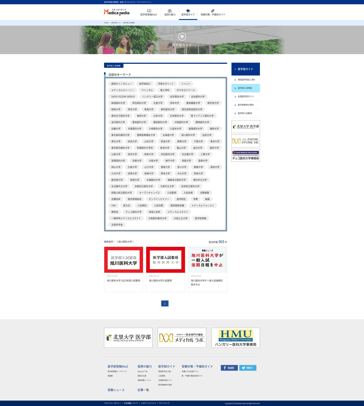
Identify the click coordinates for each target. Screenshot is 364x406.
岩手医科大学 (177, 96)
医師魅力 (170, 14)
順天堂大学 (213, 103)
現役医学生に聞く (165, 371)
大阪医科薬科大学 (157, 218)
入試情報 (161, 376)
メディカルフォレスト (203, 205)
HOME (106, 22)
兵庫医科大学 (134, 128)
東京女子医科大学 (120, 116)
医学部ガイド (188, 14)
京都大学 (136, 160)
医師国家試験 (177, 205)
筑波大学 (165, 141)
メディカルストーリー (122, 90)
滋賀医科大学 (118, 160)
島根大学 (202, 160)
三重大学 (205, 154)
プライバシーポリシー (112, 403)
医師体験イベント (144, 380)
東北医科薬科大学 (120, 135)
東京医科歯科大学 (120, 148)
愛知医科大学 (139, 122)
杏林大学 (174, 103)
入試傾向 (142, 205)
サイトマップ (164, 403)
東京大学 (214, 141)
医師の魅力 (145, 366)
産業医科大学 (195, 128)
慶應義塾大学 (193, 103)
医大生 (126, 205)
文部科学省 (117, 225)
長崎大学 (148, 173)
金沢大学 (197, 148)
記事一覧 (143, 389)
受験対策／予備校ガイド (197, 366)
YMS (113, 205)
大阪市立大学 (167, 186)
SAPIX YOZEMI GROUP (123, 96)
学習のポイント (166, 84)
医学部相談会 (134, 199)
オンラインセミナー (159, 199)
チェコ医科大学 (133, 212)
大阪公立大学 (181, 218)
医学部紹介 (145, 84)
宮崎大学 (198, 173)
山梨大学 (115, 154)
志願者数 (204, 193)
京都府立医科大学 (144, 186)
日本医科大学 (177, 116)
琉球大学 (134, 180)
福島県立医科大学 (177, 180)
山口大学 (148, 167)
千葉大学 (198, 141)
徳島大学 (165, 167)
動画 (207, 199)
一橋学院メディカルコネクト (126, 218)
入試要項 (171, 193)
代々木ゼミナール (186, 90)
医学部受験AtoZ (148, 14)
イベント (185, 84)
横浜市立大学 (200, 180)
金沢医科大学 (118, 122)
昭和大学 (115, 109)
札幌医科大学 (153, 180)
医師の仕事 (142, 376)
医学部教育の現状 (246, 105)
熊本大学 (165, 173)
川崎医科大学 (156, 128)
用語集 (110, 376)
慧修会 (114, 212)
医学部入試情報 (245, 88)
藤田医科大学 (160, 122)
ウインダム (147, 90)
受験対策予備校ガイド (213, 14)
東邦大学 (141, 116)
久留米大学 (175, 128)
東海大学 (148, 109)
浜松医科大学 (167, 154)
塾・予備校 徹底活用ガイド (192, 376)
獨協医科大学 (118, 103)
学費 (195, 199)
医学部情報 (200, 218)
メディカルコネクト (178, 212)
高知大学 (214, 167)
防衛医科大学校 (145, 148)
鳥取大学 (186, 160)
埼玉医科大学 (139, 103)
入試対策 (158, 205)
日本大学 (158, 116)
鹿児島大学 (117, 180)
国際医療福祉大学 (146, 135)
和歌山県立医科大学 (121, 193)
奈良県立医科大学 (190, 186)
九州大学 (115, 173)
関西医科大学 (202, 122)
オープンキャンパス (149, 193)
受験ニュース (116, 389)
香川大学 (181, 167)
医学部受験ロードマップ (117, 371)
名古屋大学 (187, 154)
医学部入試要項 (245, 113)
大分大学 (181, 173)
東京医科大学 (167, 109)
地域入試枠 (154, 212)
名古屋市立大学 (119, 186)
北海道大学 (168, 135)
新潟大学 (164, 148)
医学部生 (181, 199)
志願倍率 (115, 199)
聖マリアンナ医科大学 (202, 116)
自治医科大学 (198, 96)
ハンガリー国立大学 (152, 96)
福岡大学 (214, 128)
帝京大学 (132, 109)
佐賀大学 (132, 173)
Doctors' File (143, 371)
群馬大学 (181, 141)
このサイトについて (148, 403)
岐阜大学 (148, 154)
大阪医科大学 (181, 122)
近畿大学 (115, 128)
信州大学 (132, 154)
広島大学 (132, 167)
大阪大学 (153, 160)
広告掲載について (131, 403)
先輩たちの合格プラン (190, 371)
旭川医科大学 (188, 135)
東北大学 (115, 141)
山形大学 (148, 141)
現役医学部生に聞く (247, 80)
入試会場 (188, 193)
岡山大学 (115, 167)
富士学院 (164, 90)
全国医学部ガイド (246, 96)
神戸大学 (169, 160)
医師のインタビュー (121, 84)
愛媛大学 (198, 167)
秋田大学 (132, 141)
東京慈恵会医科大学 (192, 109)
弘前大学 (206, 135)
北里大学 (158, 103)
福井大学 (214, 148)
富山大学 (181, 148)
